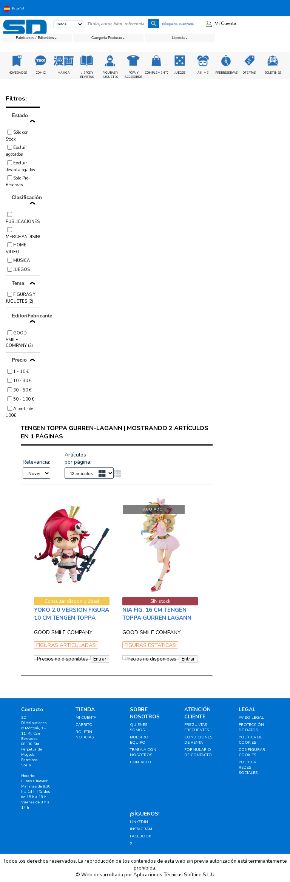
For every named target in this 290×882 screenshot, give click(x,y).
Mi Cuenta (225, 23)
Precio (19, 360)
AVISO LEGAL (251, 717)
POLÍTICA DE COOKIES (250, 740)
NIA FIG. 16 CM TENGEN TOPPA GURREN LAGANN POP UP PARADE (156, 618)
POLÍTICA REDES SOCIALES (248, 767)
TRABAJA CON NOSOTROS (143, 752)
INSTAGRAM (141, 829)
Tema (18, 283)
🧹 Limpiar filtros (84, 130)
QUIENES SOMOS (138, 727)
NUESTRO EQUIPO (139, 740)
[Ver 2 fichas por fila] (106, 474)
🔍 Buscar (174, 130)
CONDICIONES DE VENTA (198, 740)
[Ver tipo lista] (117, 474)
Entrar (99, 659)
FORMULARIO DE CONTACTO (198, 752)
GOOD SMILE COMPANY (63, 632)
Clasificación (26, 197)
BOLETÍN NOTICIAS (85, 734)
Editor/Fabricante (26, 316)
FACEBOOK (140, 836)
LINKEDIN (139, 822)
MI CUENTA (86, 717)
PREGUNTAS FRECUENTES (196, 727)
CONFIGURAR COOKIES (252, 752)
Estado (20, 115)
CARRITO (84, 724)
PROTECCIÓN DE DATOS (251, 727)
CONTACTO (140, 762)
